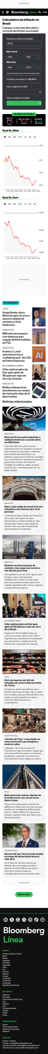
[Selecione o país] (7, 12)
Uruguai (5, 976)
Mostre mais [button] (24, 894)
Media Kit (5, 1031)
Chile (4, 967)
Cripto (4, 1015)
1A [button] (25, 137)
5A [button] (34, 137)
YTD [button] (20, 137)
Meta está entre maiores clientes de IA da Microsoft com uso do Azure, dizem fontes (22, 798)
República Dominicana (10, 985)
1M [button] (9, 137)
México (5, 958)
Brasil (4, 956)
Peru (4, 970)
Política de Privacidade (10, 1029)
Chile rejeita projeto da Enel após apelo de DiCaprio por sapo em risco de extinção (15, 374)
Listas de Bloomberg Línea (12, 999)
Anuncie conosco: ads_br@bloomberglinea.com (20, 1048)
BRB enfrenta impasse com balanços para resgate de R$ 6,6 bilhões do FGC (16, 338)
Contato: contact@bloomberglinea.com (17, 1043)
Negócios (6, 995)
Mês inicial (12, 51)
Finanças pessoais (9, 1008)
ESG (4, 1006)
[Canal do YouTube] (18, 920)
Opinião (5, 1011)
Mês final (11, 62)
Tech (4, 1002)
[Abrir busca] (39, 12)
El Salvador (6, 981)
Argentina (6, 961)
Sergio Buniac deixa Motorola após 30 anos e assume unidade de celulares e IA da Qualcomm (16, 318)
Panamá (5, 974)
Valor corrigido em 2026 (18, 98)
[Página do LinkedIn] (30, 920)
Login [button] (44, 12)
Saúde (4, 1013)
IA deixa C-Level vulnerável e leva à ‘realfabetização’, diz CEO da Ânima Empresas (16, 356)
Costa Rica (6, 978)
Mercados (6, 997)
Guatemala (6, 983)
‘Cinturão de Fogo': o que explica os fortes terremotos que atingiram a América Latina (22, 742)
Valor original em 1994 (17, 86)
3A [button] (30, 137)
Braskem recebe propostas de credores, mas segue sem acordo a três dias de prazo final (22, 568)
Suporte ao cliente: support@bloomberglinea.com (21, 1045)
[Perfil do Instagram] (24, 920)
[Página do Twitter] (12, 920)
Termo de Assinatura (10, 1027)
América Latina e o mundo (12, 954)
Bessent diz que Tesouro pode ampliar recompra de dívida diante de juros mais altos (23, 856)
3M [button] (14, 137)
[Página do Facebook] (6, 920)
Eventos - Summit (8, 1041)
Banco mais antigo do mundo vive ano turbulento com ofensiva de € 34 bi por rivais (23, 509)
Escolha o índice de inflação (20, 39)
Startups (5, 1004)
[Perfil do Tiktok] (36, 920)
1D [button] (5, 137)
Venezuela (6, 965)
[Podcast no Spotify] (42, 920)
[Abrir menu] (3, 12)
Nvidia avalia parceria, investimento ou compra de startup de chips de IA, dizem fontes (16, 392)
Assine (5, 1025)
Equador (5, 972)
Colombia (6, 963)
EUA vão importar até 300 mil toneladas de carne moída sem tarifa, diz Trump (23, 683)
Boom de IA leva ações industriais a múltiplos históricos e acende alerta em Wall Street (22, 440)
